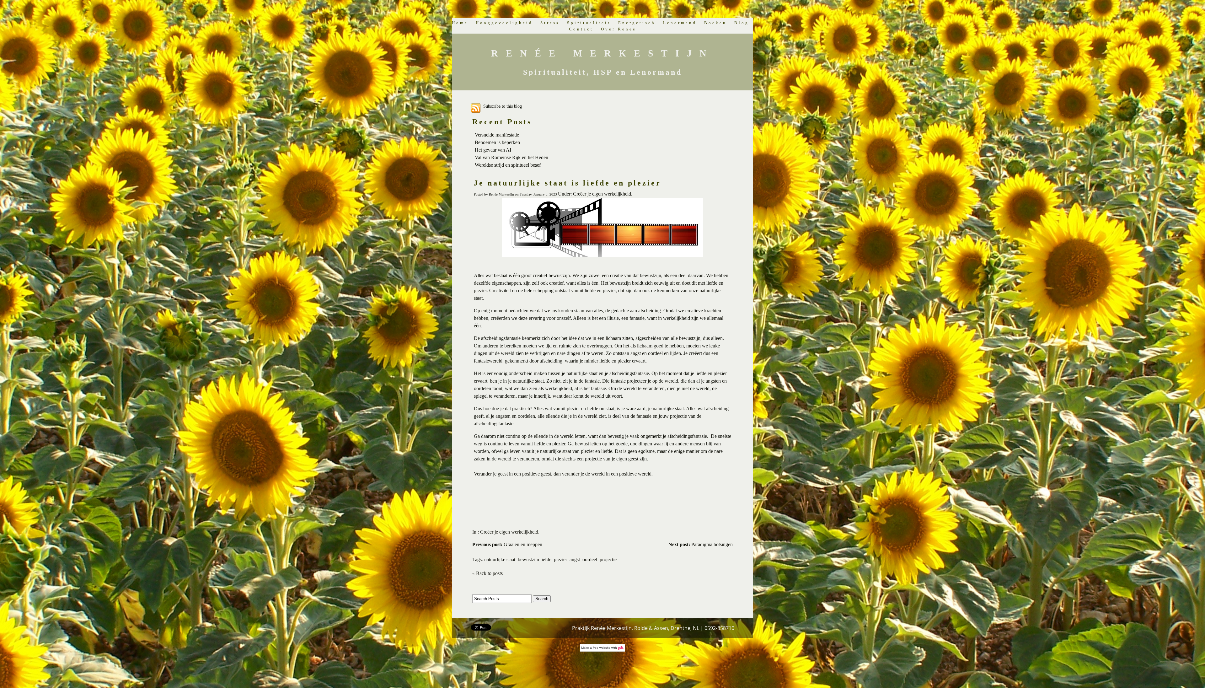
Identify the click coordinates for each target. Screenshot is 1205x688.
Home (460, 22)
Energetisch (637, 22)
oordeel (589, 559)
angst (575, 559)
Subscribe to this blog (502, 106)
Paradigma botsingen (700, 544)
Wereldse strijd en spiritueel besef (508, 165)
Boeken (715, 22)
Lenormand (680, 22)
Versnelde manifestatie (497, 134)
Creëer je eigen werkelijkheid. (509, 532)
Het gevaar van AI (493, 150)
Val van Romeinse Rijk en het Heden (511, 157)
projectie (608, 559)
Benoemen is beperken (497, 142)
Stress (550, 22)
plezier (560, 559)
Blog (741, 22)
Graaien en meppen (507, 544)
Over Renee (618, 29)
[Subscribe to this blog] (476, 108)
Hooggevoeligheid (504, 22)
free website (601, 647)
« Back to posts (487, 573)
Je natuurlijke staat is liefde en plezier (567, 183)
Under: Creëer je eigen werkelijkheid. (595, 193)
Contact (581, 29)
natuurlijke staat (499, 559)
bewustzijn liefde (534, 559)
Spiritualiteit (589, 22)
